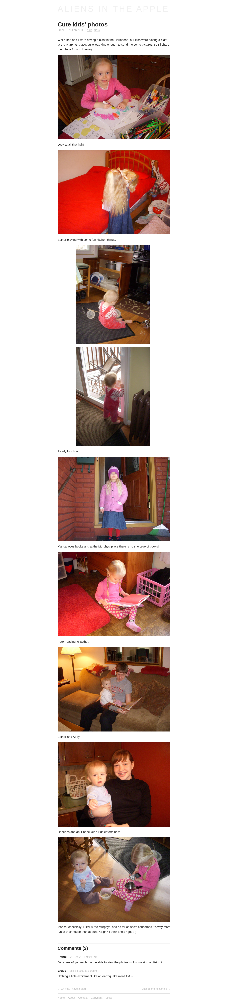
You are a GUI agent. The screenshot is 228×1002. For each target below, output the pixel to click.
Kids (89, 29)
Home (61, 997)
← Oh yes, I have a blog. (72, 988)
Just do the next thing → (156, 988)
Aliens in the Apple (113, 8)
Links (109, 997)
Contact (82, 997)
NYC (97, 29)
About (71, 997)
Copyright (96, 997)
